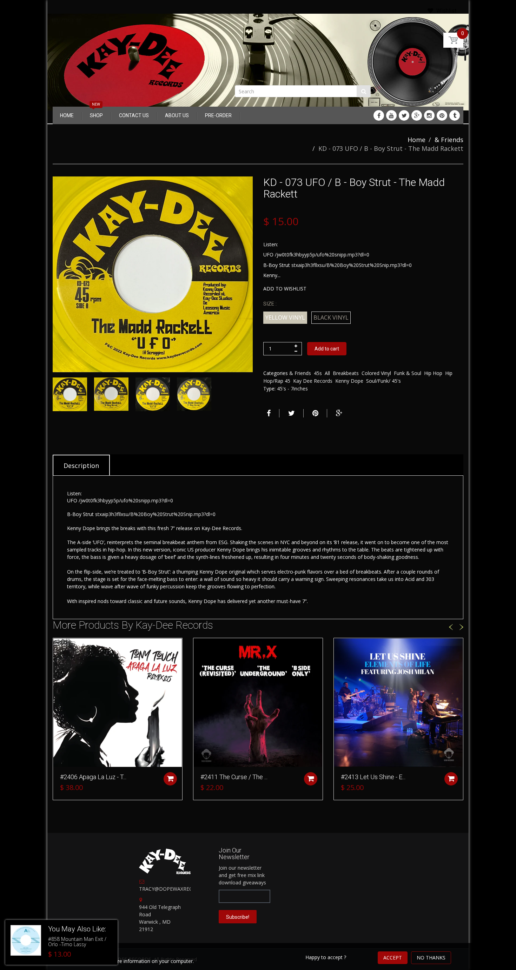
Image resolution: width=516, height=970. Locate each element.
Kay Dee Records (312, 380)
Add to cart (327, 349)
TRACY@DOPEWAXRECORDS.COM (179, 888)
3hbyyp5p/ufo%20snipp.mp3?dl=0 (331, 254)
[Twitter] (404, 115)
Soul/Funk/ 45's (383, 380)
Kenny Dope (349, 380)
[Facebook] (378, 115)
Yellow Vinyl (285, 317)
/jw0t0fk (284, 254)
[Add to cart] (170, 778)
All (327, 373)
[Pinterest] (442, 115)
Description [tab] (81, 465)
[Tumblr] (454, 115)
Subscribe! (237, 917)
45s (318, 373)
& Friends (449, 139)
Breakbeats (346, 373)
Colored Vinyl (376, 373)
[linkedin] (391, 115)
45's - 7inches (292, 388)
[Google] (416, 115)
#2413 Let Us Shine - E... (373, 777)
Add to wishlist (284, 288)
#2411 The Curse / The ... (233, 777)
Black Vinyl (331, 317)
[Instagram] (429, 115)
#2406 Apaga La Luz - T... (93, 777)
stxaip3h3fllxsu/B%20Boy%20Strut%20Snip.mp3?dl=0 (351, 265)
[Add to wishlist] (58, 647)
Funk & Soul (407, 373)
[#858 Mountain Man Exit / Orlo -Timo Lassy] (26, 940)
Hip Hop (433, 373)
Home (416, 139)
